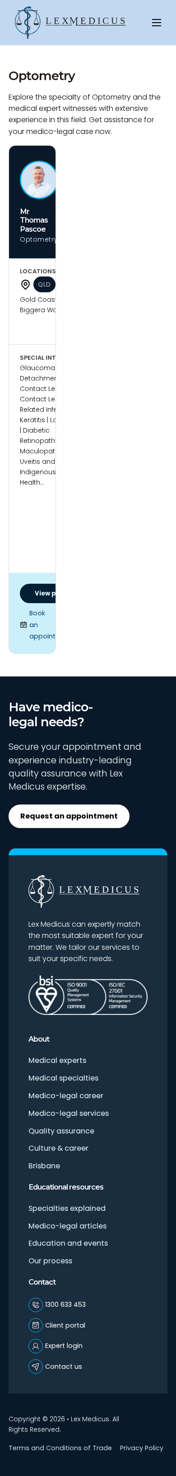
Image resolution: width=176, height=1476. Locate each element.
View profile (54, 593)
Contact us (63, 1366)
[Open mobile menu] (156, 22)
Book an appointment (41, 625)
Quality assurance (61, 1131)
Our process (50, 1261)
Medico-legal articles (67, 1226)
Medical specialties (63, 1078)
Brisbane (44, 1166)
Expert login (64, 1345)
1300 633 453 (65, 1304)
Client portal (65, 1325)
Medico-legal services (68, 1113)
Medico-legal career (65, 1095)
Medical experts (57, 1060)
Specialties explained (67, 1208)
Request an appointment (69, 816)
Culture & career (58, 1148)
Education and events (68, 1243)
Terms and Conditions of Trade (60, 1447)
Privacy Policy (141, 1447)
